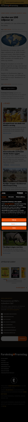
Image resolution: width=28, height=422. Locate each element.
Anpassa (13, 224)
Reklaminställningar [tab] (20, 196)
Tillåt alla (14, 220)
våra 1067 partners (9, 203)
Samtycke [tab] (4, 196)
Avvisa (14, 227)
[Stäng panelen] (25, 193)
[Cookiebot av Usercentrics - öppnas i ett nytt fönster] (17, 193)
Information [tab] (11, 196)
